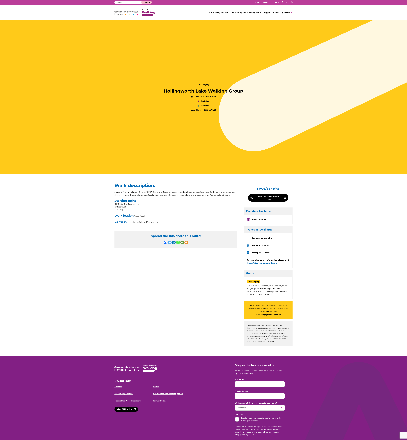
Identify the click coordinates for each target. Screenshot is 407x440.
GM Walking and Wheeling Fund (246, 13)
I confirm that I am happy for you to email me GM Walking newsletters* (261, 419)
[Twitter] (170, 242)
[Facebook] (165, 242)
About (257, 2)
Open (292, 12)
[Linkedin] (174, 242)
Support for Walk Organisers (277, 13)
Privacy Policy (159, 401)
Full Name (239, 379)
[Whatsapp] (178, 242)
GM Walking (134, 12)
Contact (275, 2)
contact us (270, 312)
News (265, 2)
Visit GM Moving (124, 409)
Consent (239, 415)
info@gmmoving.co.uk (271, 315)
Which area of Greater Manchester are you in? (256, 403)
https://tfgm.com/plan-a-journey (262, 263)
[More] (186, 242)
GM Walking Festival (218, 13)
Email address (241, 391)
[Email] (182, 242)
